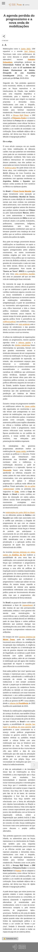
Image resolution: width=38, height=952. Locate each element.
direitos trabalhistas (22, 345)
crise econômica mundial (25, 274)
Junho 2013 (25, 49)
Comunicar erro (10, 938)
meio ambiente (24, 324)
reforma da (19, 703)
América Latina (10, 168)
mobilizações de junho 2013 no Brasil (20, 512)
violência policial (9, 322)
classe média (30, 406)
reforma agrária (24, 342)
